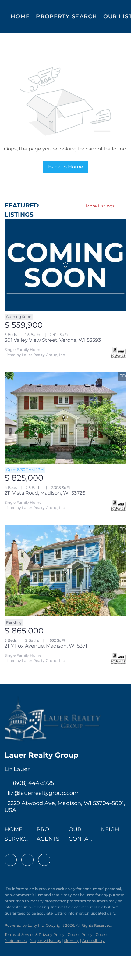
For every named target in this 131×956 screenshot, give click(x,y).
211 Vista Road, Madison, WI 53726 (45, 493)
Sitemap (71, 940)
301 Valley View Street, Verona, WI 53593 (53, 340)
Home (20, 16)
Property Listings (45, 940)
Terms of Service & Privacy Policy (35, 934)
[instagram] (44, 860)
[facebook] (11, 860)
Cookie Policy (80, 934)
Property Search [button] (66, 16)
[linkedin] (27, 860)
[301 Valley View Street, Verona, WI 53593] (65, 265)
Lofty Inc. (36, 925)
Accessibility (93, 940)
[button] (15, 831)
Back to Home (65, 167)
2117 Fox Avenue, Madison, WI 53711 (47, 646)
